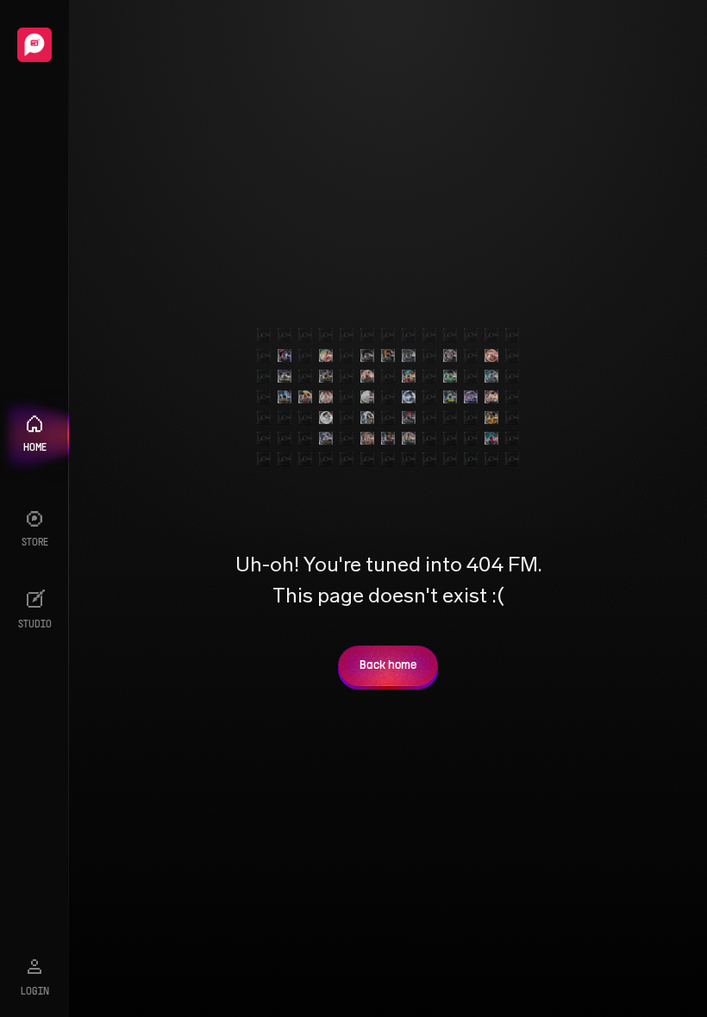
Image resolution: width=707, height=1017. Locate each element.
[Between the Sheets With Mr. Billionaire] (326, 397)
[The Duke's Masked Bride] (367, 356)
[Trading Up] (409, 397)
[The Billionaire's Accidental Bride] (450, 356)
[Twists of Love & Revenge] (388, 439)
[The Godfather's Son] (491, 439)
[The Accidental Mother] (367, 418)
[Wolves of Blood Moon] (409, 418)
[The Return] (409, 356)
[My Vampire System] (284, 356)
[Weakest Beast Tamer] (450, 397)
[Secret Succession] (367, 439)
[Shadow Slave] (491, 377)
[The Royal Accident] (367, 377)
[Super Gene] (491, 418)
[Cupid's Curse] (367, 397)
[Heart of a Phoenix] (326, 439)
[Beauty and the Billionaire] (326, 418)
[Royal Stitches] (409, 439)
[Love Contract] (471, 397)
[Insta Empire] (284, 377)
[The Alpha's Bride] (388, 356)
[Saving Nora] (326, 356)
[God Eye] (450, 377)
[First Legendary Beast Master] (409, 377)
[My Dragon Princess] (305, 397)
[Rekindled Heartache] (491, 356)
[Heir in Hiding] (284, 397)
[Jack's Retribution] (491, 397)
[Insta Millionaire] (326, 377)
